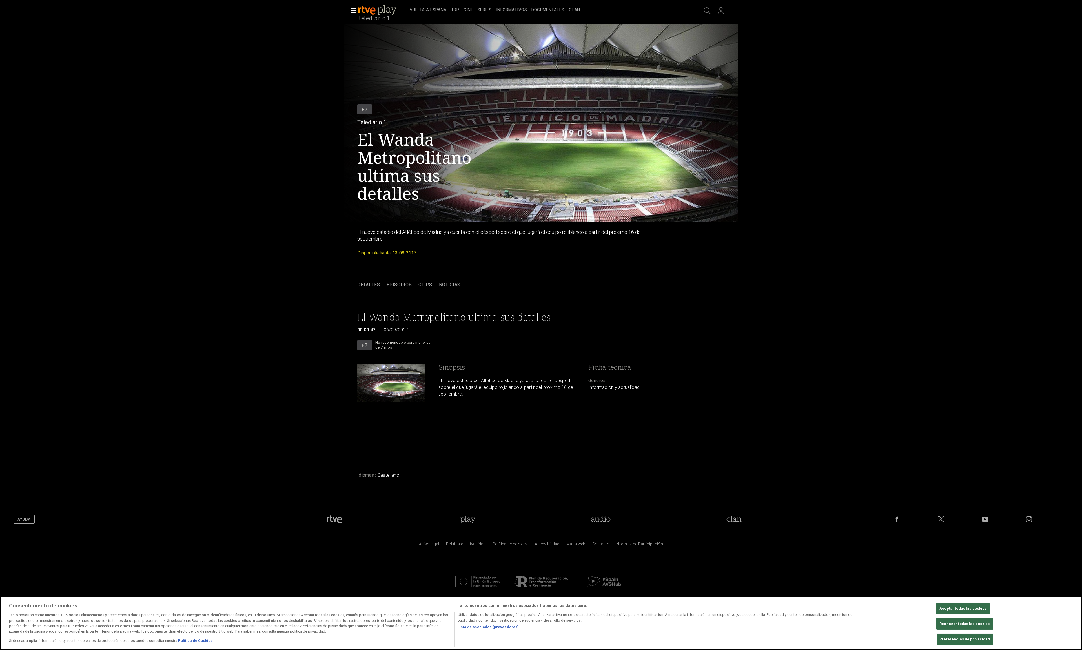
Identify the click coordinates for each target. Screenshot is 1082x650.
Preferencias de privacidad (964, 639)
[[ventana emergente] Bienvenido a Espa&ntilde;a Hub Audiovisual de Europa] (604, 588)
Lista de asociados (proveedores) (488, 627)
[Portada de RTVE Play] (378, 10)
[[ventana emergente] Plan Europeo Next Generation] (478, 588)
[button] (351, 11)
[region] (541, 623)
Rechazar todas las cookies (964, 624)
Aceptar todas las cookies (962, 608)
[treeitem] (428, 10)
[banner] (382, 10)
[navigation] (547, 10)
